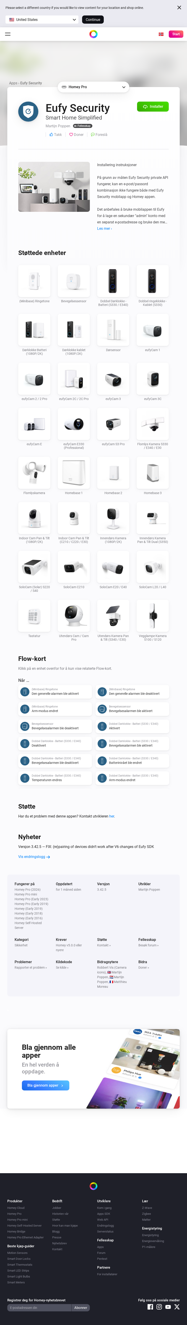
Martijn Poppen (149, 889)
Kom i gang (104, 1208)
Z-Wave (147, 1208)
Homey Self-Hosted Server (24, 1225)
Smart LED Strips (18, 1270)
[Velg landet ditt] (161, 34)
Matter (146, 1219)
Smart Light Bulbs (18, 1276)
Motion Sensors (17, 1253)
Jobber (56, 1208)
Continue (93, 20)
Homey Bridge (16, 1231)
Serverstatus (105, 1231)
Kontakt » (104, 945)
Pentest (102, 1258)
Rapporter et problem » (31, 967)
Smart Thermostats (19, 1264)
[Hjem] (93, 34)
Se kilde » (62, 967)
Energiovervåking (153, 1241)
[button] (41, 19)
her (111, 816)
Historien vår (60, 1213)
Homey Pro (14, 1213)
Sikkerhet (21, 945)
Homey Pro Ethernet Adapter (25, 1237)
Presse (56, 1237)
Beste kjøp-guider (20, 1246)
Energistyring (150, 1235)
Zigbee (146, 1213)
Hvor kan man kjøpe (65, 1225)
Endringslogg (105, 1225)
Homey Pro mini (17, 1219)
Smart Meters (16, 1282)
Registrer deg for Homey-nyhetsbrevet (36, 1300)
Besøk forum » (148, 945)
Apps (13, 83)
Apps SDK (103, 1213)
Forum (101, 1253)
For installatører (107, 1274)
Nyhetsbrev (59, 1243)
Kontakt (57, 1249)
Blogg (56, 1231)
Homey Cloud (15, 1208)
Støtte (56, 1219)
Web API (102, 1219)
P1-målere (148, 1247)
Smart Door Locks (19, 1258)
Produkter (14, 1201)
